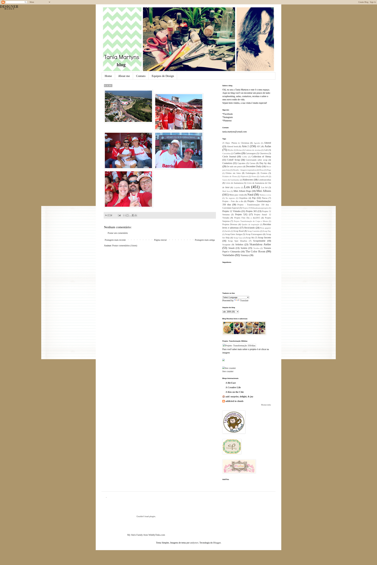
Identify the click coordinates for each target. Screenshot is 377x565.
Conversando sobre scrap (256, 160)
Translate (244, 300)
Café (266, 150)
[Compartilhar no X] (130, 215)
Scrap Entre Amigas (233, 234)
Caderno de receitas (253, 150)
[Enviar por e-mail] (124, 215)
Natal (250, 194)
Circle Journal (229, 156)
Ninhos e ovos (265, 195)
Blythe (230, 150)
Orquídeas (243, 198)
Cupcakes (241, 163)
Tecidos (256, 248)
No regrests (230, 198)
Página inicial (160, 240)
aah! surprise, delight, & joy (239, 396)
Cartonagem (251, 153)
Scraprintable (259, 241)
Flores (254, 176)
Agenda (257, 143)
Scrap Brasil (239, 231)
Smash (231, 248)
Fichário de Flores (229, 176)
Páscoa (264, 198)
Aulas (267, 146)
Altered (267, 143)
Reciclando (249, 227)
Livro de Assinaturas (234, 183)
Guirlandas (234, 180)
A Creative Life (233, 387)
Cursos (252, 163)
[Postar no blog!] (127, 215)
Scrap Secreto (264, 237)
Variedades (228, 255)
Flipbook (244, 176)
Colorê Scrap (233, 160)
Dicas (261, 170)
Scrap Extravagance (254, 234)
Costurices (227, 163)
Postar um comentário (118, 233)
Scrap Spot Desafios (237, 241)
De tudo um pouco (234, 166)
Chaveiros (264, 153)
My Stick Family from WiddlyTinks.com (146, 535)
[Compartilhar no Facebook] (133, 215)
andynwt (194, 542)
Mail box (226, 191)
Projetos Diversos (229, 224)
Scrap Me (250, 237)
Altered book (232, 146)
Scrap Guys (238, 238)
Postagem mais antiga (205, 240)
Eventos (264, 173)
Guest (224, 180)
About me (124, 75)
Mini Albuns (263, 190)
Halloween (248, 179)
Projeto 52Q (241, 214)
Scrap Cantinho (253, 231)
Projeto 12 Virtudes (231, 211)
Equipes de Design (163, 75)
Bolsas (239, 150)
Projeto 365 (251, 211)
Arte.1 (245, 146)
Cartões (237, 153)
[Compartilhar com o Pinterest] (135, 215)
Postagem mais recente (115, 240)
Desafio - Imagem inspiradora (244, 170)
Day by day (265, 163)
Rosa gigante (265, 228)
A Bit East (230, 383)
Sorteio (244, 248)
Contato (140, 75)
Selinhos (239, 244)
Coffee (244, 157)
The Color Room (255, 251)
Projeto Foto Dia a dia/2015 (247, 218)
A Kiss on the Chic (234, 392)
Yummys (245, 255)
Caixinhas (226, 153)
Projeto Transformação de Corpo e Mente (251, 221)
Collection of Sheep (261, 156)
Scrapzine (226, 244)
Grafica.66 (264, 176)
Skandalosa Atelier (260, 244)
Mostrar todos (266, 405)
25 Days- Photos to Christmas (235, 143)
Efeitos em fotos (233, 173)
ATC (259, 146)
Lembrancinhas (264, 180)
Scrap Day (267, 231)
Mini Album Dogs (242, 191)
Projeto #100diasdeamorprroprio (255, 208)
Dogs (269, 170)
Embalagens (251, 173)
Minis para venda (236, 195)
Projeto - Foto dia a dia (232, 201)
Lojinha (237, 188)
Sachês (227, 231)
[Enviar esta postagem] (119, 215)
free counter (227, 371)
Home (108, 75)
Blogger (217, 542)
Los (247, 187)
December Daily (253, 166)
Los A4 (264, 187)
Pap (254, 198)
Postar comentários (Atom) (124, 245)
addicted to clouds (234, 401)
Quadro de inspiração (250, 224)
